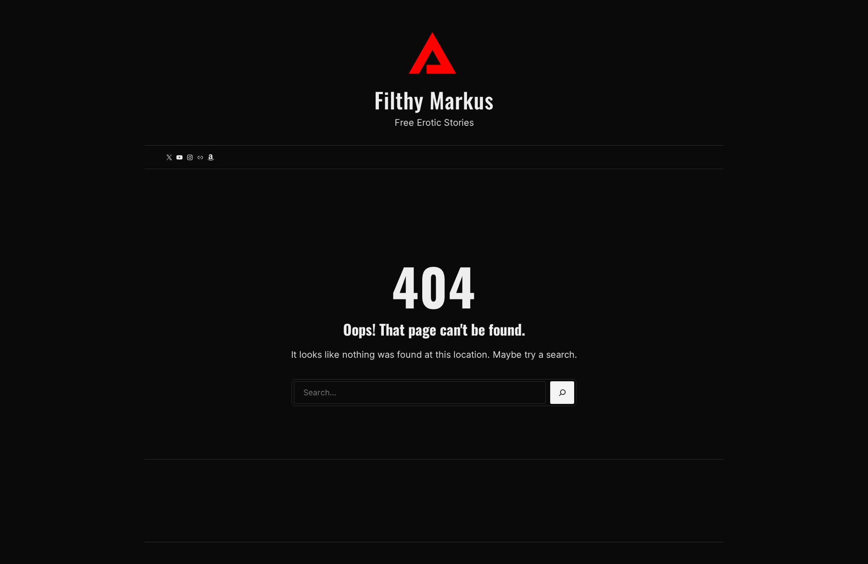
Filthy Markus (434, 100)
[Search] (562, 392)
